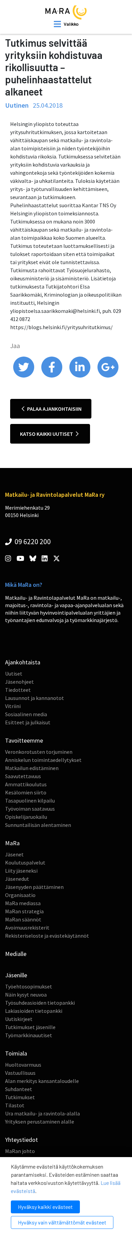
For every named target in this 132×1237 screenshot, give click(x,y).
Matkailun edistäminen (32, 768)
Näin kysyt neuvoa (26, 994)
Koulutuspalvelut (25, 862)
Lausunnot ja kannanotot (34, 698)
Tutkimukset (20, 1097)
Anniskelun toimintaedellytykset (43, 759)
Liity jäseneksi (21, 870)
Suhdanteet (18, 1089)
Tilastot (14, 1105)
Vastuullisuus (20, 1072)
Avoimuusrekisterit (27, 927)
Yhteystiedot (21, 1140)
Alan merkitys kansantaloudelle (42, 1081)
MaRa (12, 843)
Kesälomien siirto (25, 792)
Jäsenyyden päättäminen (34, 886)
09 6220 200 (32, 541)
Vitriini (13, 706)
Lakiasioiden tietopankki (33, 1010)
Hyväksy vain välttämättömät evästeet (62, 1222)
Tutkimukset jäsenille (30, 1027)
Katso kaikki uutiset (47, 433)
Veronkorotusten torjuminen (38, 751)
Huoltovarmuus (23, 1064)
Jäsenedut (17, 878)
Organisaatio (20, 895)
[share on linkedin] (80, 375)
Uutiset (13, 673)
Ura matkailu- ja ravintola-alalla (42, 1113)
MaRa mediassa (23, 903)
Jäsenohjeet (19, 681)
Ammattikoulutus (26, 784)
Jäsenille (16, 975)
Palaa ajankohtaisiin (54, 408)
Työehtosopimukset (28, 986)
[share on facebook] (52, 375)
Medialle (15, 954)
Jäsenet (14, 854)
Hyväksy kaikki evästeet (45, 1206)
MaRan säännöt (23, 919)
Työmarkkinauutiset (28, 1035)
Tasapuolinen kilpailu (30, 800)
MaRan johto (20, 1151)
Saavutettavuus (23, 776)
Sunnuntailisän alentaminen (38, 825)
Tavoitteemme (24, 740)
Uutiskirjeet (18, 1019)
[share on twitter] (24, 375)
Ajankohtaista (22, 662)
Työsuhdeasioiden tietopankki (40, 1002)
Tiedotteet (18, 689)
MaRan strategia (24, 911)
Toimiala (16, 1053)
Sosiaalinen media (26, 714)
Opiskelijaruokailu (26, 816)
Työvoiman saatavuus (30, 808)
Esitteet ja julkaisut (27, 722)
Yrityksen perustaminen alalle (39, 1121)
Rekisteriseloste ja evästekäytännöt (47, 935)
